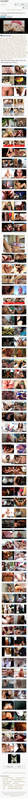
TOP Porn (8, 9)
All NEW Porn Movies (19, 772)
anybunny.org (20, 794)
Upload (25, 4)
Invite (19, 54)
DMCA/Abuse (7, 794)
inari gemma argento (8, 777)
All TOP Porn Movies (8, 772)
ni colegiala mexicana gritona (15, 788)
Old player (9, 17)
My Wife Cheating (21, 56)
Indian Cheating (17, 50)
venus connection (7, 781)
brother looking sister (16, 779)
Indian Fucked (11, 51)
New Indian (3, 57)
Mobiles (14, 56)
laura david (15, 783)
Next (19, 767)
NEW (13, 9)
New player (3, 17)
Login (25, 7)
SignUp (18, 4)
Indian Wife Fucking (12, 54)
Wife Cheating (18, 57)
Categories (18, 9)
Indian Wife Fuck (19, 53)
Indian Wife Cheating (8, 53)
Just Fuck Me (8, 56)
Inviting (2, 56)
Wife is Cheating (8, 58)
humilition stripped (7, 784)
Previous (10, 767)
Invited (24, 54)
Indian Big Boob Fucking (6, 50)
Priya (12, 57)
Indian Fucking (20, 51)
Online (8, 57)
